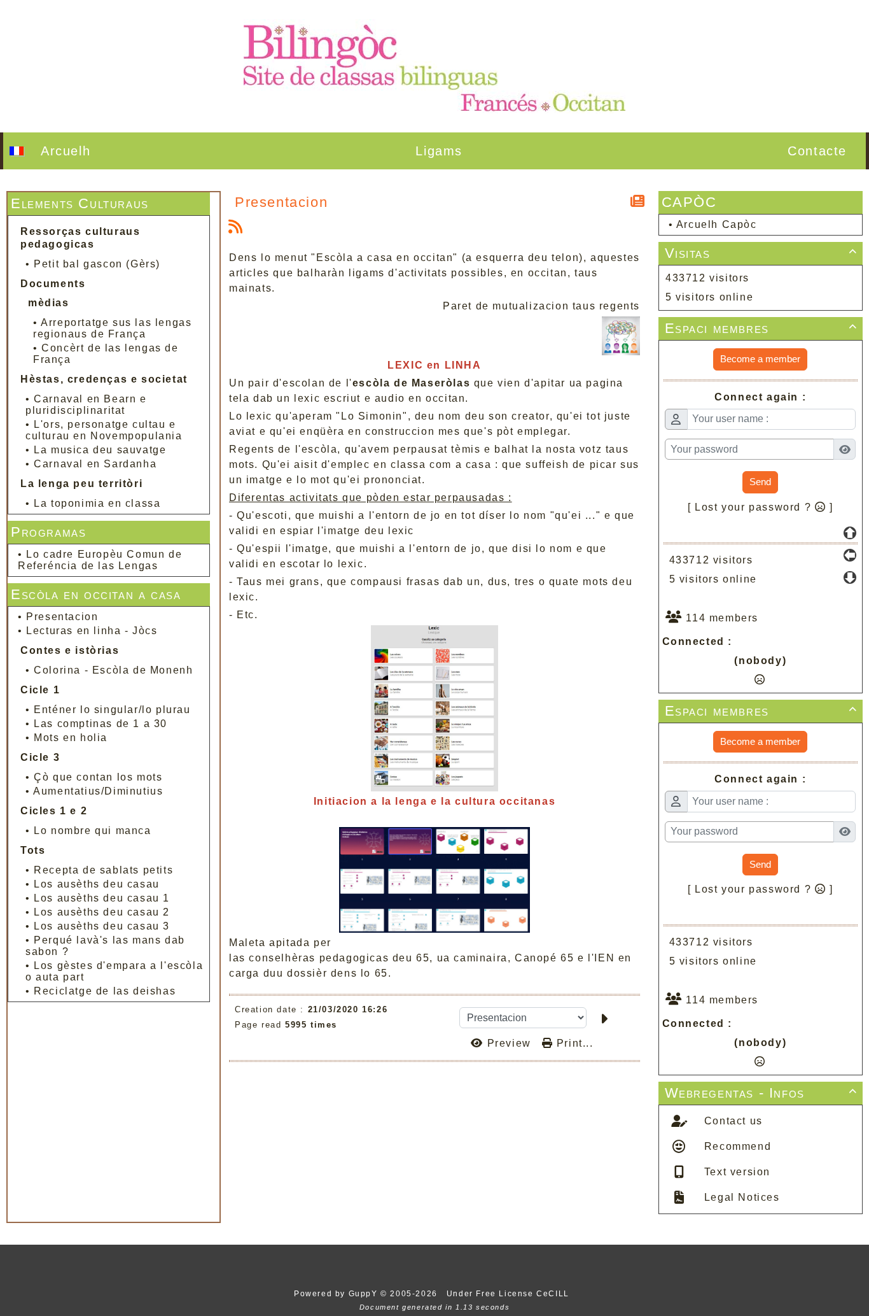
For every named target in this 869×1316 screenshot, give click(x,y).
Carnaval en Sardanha (95, 463)
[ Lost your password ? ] (760, 507)
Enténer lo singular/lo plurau (112, 709)
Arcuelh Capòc (716, 224)
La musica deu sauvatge (100, 449)
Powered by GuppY (337, 1293)
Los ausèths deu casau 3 (102, 926)
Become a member (760, 358)
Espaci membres (761, 328)
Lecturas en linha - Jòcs (91, 630)
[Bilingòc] (434, 65)
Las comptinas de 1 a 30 (100, 723)
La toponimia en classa (97, 503)
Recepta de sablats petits (103, 870)
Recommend (735, 1146)
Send (760, 481)
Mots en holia (71, 737)
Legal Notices (739, 1197)
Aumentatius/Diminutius (98, 791)
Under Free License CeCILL (510, 1293)
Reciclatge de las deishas (105, 991)
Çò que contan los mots (98, 777)
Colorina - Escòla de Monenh (113, 670)
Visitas (761, 253)
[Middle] (850, 555)
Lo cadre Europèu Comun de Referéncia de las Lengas (100, 560)
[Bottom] (850, 577)
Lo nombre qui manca (92, 830)
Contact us (731, 1120)
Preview (508, 1043)
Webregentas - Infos (761, 1093)
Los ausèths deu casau (97, 884)
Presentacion (62, 616)
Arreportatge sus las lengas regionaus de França (112, 328)
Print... (573, 1043)
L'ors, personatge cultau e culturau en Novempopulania (104, 430)
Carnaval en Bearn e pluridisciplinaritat (86, 404)
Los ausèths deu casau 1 (102, 898)
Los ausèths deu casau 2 (102, 912)
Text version (735, 1171)
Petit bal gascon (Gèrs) (97, 263)
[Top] (850, 533)
